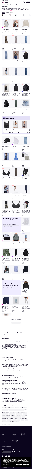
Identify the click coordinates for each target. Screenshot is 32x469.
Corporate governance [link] (4, 447)
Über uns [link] (3, 429)
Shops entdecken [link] (14, 434)
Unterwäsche (10, 358)
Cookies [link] (9, 467)
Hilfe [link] (12, 429)
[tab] (3, 13)
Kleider (3, 339)
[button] (24, 2)
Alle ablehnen (19, 464)
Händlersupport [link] (23, 429)
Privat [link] (13, 428)
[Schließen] (30, 458)
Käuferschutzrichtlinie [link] (14, 435)
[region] (16, 462)
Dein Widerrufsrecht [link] (14, 441)
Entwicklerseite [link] (23, 433)
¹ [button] (24, 81)
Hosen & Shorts (4, 345)
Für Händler (6, 0)
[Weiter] (29, 15)
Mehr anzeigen (27, 9)
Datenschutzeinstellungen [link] (15, 440)
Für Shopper (3, 0)
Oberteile (3, 364)
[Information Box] (7, 18)
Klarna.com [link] (12, 467)
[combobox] (24, 18)
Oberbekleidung (17, 352)
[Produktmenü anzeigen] (29, 6)
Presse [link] (2, 433)
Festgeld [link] (13, 439)
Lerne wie (14, 10)
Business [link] (23, 428)
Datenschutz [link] (3, 435)
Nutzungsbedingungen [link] (4, 467)
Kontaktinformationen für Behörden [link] (6, 446)
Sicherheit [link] (3, 434)
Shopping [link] (5, 4)
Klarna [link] (2, 4)
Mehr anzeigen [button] (16, 322)
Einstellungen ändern (6, 464)
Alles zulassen (26, 464)
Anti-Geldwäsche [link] (4, 439)
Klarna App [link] (13, 433)
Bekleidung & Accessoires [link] (10, 4)
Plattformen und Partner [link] (24, 435)
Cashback (13, 383)
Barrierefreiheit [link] (4, 441)
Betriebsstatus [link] (23, 434)
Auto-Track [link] (3, 440)
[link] (12, 452)
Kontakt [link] (3, 445)
